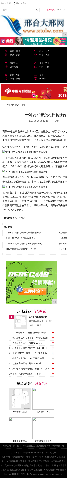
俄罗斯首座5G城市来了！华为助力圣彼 (30, 338)
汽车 (41, 55)
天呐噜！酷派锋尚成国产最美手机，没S (30, 368)
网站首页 (7, 446)
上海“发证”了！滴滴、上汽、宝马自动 (29, 353)
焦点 (18, 51)
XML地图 (36, 446)
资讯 (12, 51)
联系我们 (27, 446)
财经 (12, 55)
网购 (18, 75)
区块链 (42, 78)
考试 (47, 55)
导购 (18, 55)
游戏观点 (14, 67)
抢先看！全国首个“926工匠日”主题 (28, 358)
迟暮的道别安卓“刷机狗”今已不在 (21, 249)
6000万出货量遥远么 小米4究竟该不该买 (24, 243)
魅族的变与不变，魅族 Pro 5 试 (26, 363)
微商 (41, 75)
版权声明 (46, 446)
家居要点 (14, 63)
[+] (46, 325)
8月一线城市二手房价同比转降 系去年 (29, 332)
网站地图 (56, 446)
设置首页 (61, 9)
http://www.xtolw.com (35, 474)
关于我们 (17, 446)
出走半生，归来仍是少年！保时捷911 (29, 348)
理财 (12, 78)
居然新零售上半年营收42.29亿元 (27, 343)
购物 (12, 75)
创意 (47, 51)
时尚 (41, 67)
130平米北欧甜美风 (38, 317)
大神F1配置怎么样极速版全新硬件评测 (23, 232)
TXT (62, 446)
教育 (41, 51)
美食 (41, 63)
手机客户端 (21, 3)
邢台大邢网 (6, 3)
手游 (47, 67)
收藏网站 (51, 9)
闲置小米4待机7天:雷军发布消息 (21, 238)
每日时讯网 (20, 218)
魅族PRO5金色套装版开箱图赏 (26, 374)
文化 (47, 63)
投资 (18, 78)
